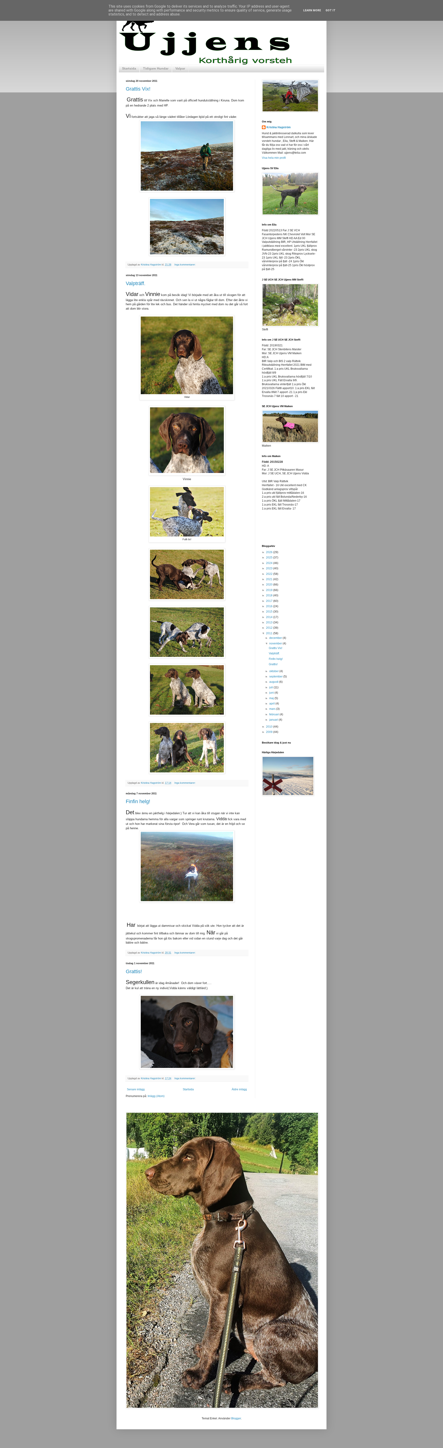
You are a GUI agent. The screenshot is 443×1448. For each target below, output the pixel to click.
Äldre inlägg (239, 1089)
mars (272, 708)
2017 (269, 601)
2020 (269, 584)
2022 (269, 574)
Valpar (180, 68)
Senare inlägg (136, 1089)
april (272, 703)
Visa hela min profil (274, 157)
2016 (269, 606)
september (276, 676)
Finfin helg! (138, 801)
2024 (269, 563)
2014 (269, 617)
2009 (269, 732)
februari (274, 714)
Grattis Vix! (138, 89)
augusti (274, 681)
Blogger (236, 1418)
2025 (269, 557)
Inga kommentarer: (185, 264)
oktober (274, 671)
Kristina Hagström (278, 127)
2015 (269, 611)
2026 (269, 552)
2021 (269, 579)
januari (274, 719)
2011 (269, 633)
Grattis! (134, 971)
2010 (269, 726)
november (276, 643)
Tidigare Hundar (155, 68)
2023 (269, 568)
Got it (330, 10)
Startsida (129, 68)
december (276, 638)
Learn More (312, 10)
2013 (269, 622)
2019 (269, 590)
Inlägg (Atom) (156, 1096)
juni (272, 692)
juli (271, 687)
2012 (269, 627)
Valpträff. (135, 283)
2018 (269, 595)
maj (272, 698)
